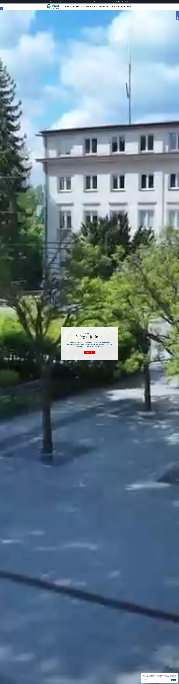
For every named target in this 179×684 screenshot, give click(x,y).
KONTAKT (129, 6)
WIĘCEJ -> (89, 352)
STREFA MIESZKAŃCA (104, 6)
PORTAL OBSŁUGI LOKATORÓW (89, 6)
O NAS (77, 6)
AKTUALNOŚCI (115, 6)
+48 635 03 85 (127, 1)
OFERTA (123, 6)
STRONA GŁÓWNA (69, 6)
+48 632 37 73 (117, 1)
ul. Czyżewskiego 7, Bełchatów (103, 1)
